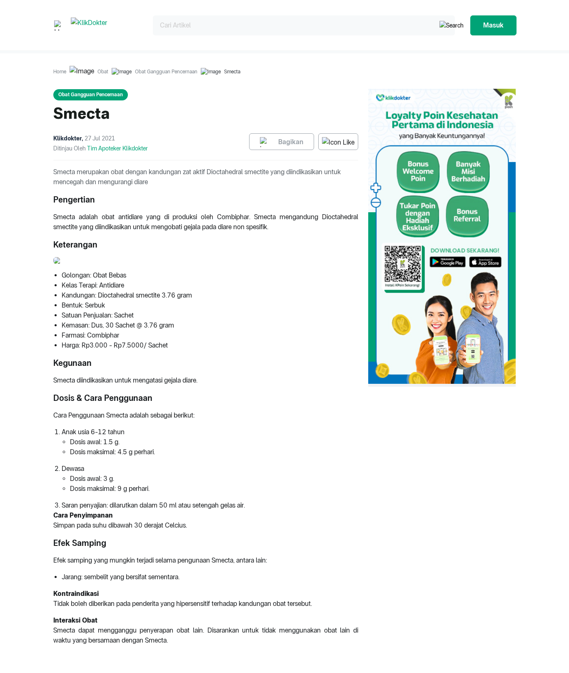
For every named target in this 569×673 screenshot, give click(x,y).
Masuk (493, 25)
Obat (102, 72)
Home (59, 72)
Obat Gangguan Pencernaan (166, 72)
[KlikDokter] (105, 25)
